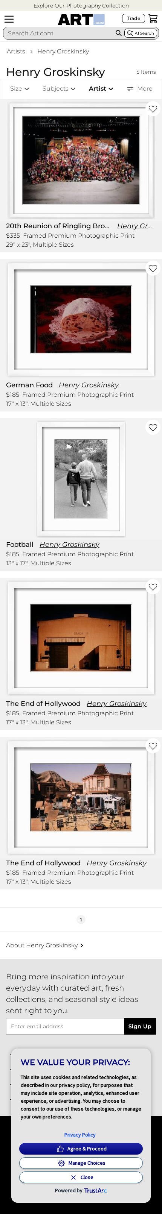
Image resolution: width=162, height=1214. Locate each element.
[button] (81, 6)
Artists (16, 51)
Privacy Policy (80, 1134)
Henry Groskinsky (63, 51)
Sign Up (139, 1026)
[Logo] (81, 19)
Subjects (56, 88)
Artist (97, 88)
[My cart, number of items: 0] (153, 18)
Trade (133, 18)
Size (16, 88)
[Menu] (9, 19)
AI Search (144, 33)
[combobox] (58, 33)
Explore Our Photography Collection (81, 5)
